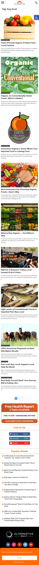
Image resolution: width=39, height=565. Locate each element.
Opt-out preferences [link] (18, 562)
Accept (19, 558)
